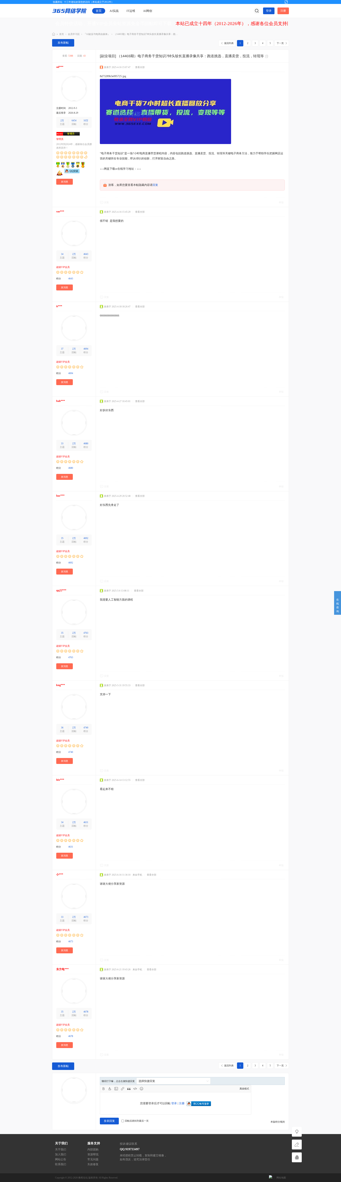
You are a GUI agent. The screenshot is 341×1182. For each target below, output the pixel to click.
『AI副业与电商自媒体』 (97, 34)
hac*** (60, 495)
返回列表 (229, 43)
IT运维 (130, 10)
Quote (128, 1088)
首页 (99, 10)
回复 (155, 184)
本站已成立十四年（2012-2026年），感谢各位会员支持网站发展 (240, 23)
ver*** (60, 211)
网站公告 (60, 1159)
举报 (281, 202)
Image (116, 1088)
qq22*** (61, 590)
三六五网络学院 (53, 34)
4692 (85, 538)
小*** (59, 874)
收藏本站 (57, 2)
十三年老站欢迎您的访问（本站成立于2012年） (89, 2)
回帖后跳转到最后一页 (137, 1120)
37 (62, 348)
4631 (85, 822)
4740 (85, 727)
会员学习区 (74, 34)
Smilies (141, 1088)
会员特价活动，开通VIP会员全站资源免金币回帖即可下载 (113, 23)
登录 (269, 10)
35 (62, 538)
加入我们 (60, 1154)
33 (62, 443)
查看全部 (140, 67)
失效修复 (92, 1164)
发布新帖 (63, 42)
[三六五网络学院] (69, 10)
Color (110, 1088)
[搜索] (256, 10)
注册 (283, 10)
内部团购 (92, 1149)
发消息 (64, 181)
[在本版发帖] (297, 1144)
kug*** (60, 685)
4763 (85, 633)
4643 (85, 254)
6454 (74, 120)
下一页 (280, 43)
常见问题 (92, 1159)
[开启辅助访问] (279, 2)
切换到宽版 (286, 2)
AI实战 (114, 10)
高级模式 (244, 1088)
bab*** (60, 401)
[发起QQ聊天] (72, 172)
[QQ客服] (297, 1157)
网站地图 (281, 1177)
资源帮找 (92, 1154)
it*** (59, 306)
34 (62, 254)
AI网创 (147, 10)
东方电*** (62, 969)
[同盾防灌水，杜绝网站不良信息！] (270, 1177)
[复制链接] (267, 56)
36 (62, 727)
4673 (85, 917)
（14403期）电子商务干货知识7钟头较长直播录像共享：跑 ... (146, 34)
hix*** (60, 779)
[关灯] (297, 1132)
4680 (85, 443)
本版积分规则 (278, 1121)
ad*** (59, 67)
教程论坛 (83, 1177)
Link (122, 1088)
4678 (85, 1011)
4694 (85, 348)
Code (135, 1088)
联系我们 (60, 1164)
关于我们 (60, 1149)
